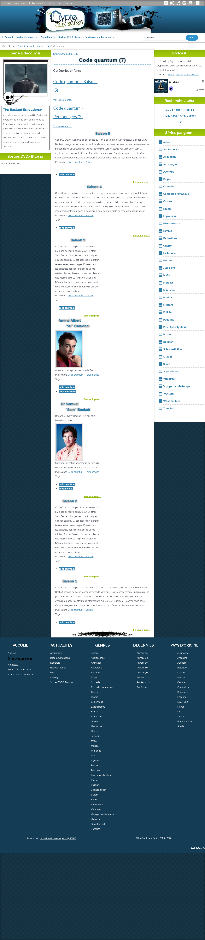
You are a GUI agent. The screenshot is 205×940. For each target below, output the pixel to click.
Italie (179, 711)
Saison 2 (69, 501)
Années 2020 (143, 687)
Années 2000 (143, 677)
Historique (96, 726)
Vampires (96, 809)
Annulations (56, 653)
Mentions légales (36, 3)
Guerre (94, 721)
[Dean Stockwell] (69, 349)
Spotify (171, 74)
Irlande (180, 672)
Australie (181, 662)
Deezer (179, 74)
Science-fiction (98, 790)
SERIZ (72, 838)
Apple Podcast (191, 74)
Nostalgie (55, 662)
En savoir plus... (141, 182)
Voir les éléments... (62, 100)
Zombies (95, 829)
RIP (52, 672)
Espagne (181, 697)
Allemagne (183, 653)
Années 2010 (143, 682)
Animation (96, 662)
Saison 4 (94, 187)
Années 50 (142, 653)
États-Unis (182, 702)
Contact (8, 3)
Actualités (13, 664)
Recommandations (60, 658)
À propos (20, 3)
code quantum (67, 174)
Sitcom (94, 794)
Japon (180, 716)
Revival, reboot (58, 667)
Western (95, 819)
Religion (95, 785)
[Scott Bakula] (69, 441)
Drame (94, 697)
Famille (94, 711)
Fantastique (97, 716)
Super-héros (97, 804)
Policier (95, 765)
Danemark (182, 692)
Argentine (182, 658)
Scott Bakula (66, 488)
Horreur (95, 731)
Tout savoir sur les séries (20, 674)
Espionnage (97, 702)
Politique (95, 770)
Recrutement (54, 3)
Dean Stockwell (67, 391)
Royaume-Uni (184, 721)
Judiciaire (96, 736)
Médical (95, 746)
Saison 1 (69, 581)
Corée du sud (184, 687)
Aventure (95, 672)
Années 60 (142, 658)
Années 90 (142, 672)
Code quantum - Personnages (83, 374)
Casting (54, 677)
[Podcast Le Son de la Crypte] (185, 4)
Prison (94, 780)
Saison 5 (102, 133)
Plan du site (70, 3)
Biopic (94, 677)
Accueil (12, 653)
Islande (181, 677)
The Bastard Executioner (22, 110)
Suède (180, 726)
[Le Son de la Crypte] (191, 4)
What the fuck (98, 824)
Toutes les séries (22, 658)
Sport (94, 799)
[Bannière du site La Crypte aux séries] (102, 19)
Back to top (196, 848)
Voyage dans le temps (102, 814)
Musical (95, 755)
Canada (181, 682)
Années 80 (142, 667)
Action (94, 653)
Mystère (95, 760)
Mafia (94, 741)
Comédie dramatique (102, 687)
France (180, 706)
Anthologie (96, 667)
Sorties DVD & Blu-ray (19, 669)
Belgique (182, 667)
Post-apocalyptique (101, 775)
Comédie (95, 682)
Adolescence (98, 658)
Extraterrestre (98, 706)
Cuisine (94, 692)
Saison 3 (78, 240)
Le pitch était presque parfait (54, 838)
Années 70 (142, 662)
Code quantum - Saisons (80, 162)
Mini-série (96, 750)
